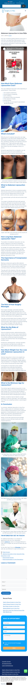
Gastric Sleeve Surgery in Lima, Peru (12, 602)
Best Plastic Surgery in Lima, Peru (11, 606)
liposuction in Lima (5, 555)
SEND (14, 648)
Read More (3, 683)
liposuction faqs (20, 554)
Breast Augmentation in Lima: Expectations (13, 559)
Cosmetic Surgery (6, 661)
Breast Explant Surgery (8, 557)
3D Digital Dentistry (6, 663)
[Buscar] (23, 6)
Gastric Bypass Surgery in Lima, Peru (12, 604)
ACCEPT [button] (9, 683)
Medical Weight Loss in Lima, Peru (11, 608)
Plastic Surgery (6, 552)
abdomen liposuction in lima (9, 554)
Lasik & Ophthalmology (7, 665)
